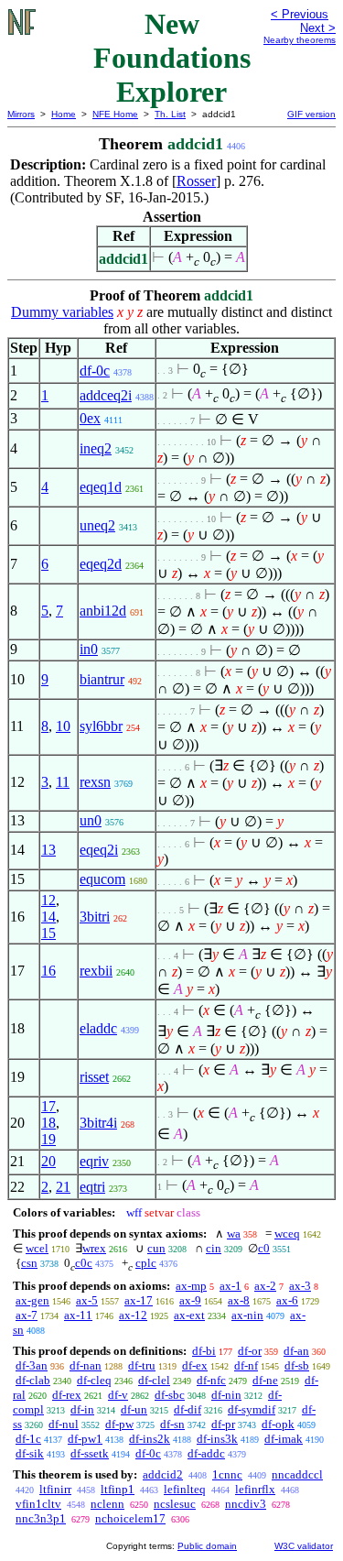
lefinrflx (255, 1489)
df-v (118, 1395)
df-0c (95, 370)
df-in (82, 1409)
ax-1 (230, 1286)
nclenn (107, 1504)
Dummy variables (62, 312)
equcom (102, 879)
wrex (94, 1248)
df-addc (206, 1453)
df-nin (226, 1395)
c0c (83, 1263)
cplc (145, 1263)
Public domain (207, 1546)
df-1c (28, 1439)
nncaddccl (297, 1474)
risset (94, 1077)
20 (48, 1161)
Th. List (170, 114)
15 (48, 933)
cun (156, 1248)
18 (48, 1122)
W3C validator (303, 1546)
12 (48, 900)
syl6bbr (101, 726)
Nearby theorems (299, 40)
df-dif (187, 1409)
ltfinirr (55, 1489)
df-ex (195, 1365)
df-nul (63, 1424)
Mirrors (21, 114)
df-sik (30, 1453)
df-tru (141, 1365)
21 (63, 1187)
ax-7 (27, 1315)
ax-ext (189, 1315)
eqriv (94, 1161)
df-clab (33, 1380)
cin (213, 1248)
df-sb (296, 1365)
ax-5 (87, 1300)
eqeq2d (101, 564)
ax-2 (265, 1286)
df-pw (119, 1424)
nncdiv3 (245, 1504)
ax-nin (247, 1315)
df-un (134, 1409)
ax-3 (300, 1286)
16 (48, 970)
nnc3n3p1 (41, 1518)
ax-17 (138, 1300)
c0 (264, 1248)
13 (48, 849)
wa (234, 1233)
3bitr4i (98, 1122)
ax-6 (287, 1300)
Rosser (196, 181)
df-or (250, 1351)
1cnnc (227, 1474)
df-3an (32, 1365)
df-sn (172, 1424)
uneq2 (97, 525)
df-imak (283, 1439)
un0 (91, 820)
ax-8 (239, 1300)
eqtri (92, 1187)
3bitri (95, 916)
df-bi (204, 1351)
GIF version (311, 114)
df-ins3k (217, 1439)
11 (63, 782)
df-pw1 (85, 1439)
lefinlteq (185, 1489)
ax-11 (78, 1315)
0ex (90, 418)
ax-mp (191, 1286)
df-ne (265, 1380)
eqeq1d (101, 487)
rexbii (96, 970)
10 (63, 726)
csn (29, 1263)
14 (48, 916)
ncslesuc (175, 1504)
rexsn (95, 782)
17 (48, 1106)
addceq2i (106, 395)
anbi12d (103, 610)
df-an (296, 1351)
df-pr (223, 1424)
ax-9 (190, 1300)
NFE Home (115, 114)
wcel (37, 1248)
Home (63, 114)
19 (48, 1139)
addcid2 (163, 1474)
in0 (89, 649)
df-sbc (170, 1395)
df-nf (246, 1365)
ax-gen (32, 1300)
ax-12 (133, 1315)
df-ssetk (89, 1453)
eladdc (98, 1028)
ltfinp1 (117, 1489)
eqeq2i (99, 849)
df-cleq (94, 1380)
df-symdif (251, 1409)
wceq (287, 1233)
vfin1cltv (38, 1504)
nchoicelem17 (130, 1518)
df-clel (154, 1380)
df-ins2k (149, 1439)
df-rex (66, 1395)
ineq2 (96, 448)
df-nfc (211, 1380)
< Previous (299, 14)
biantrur (102, 679)
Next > (318, 28)
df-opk (278, 1424)
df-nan (86, 1365)
